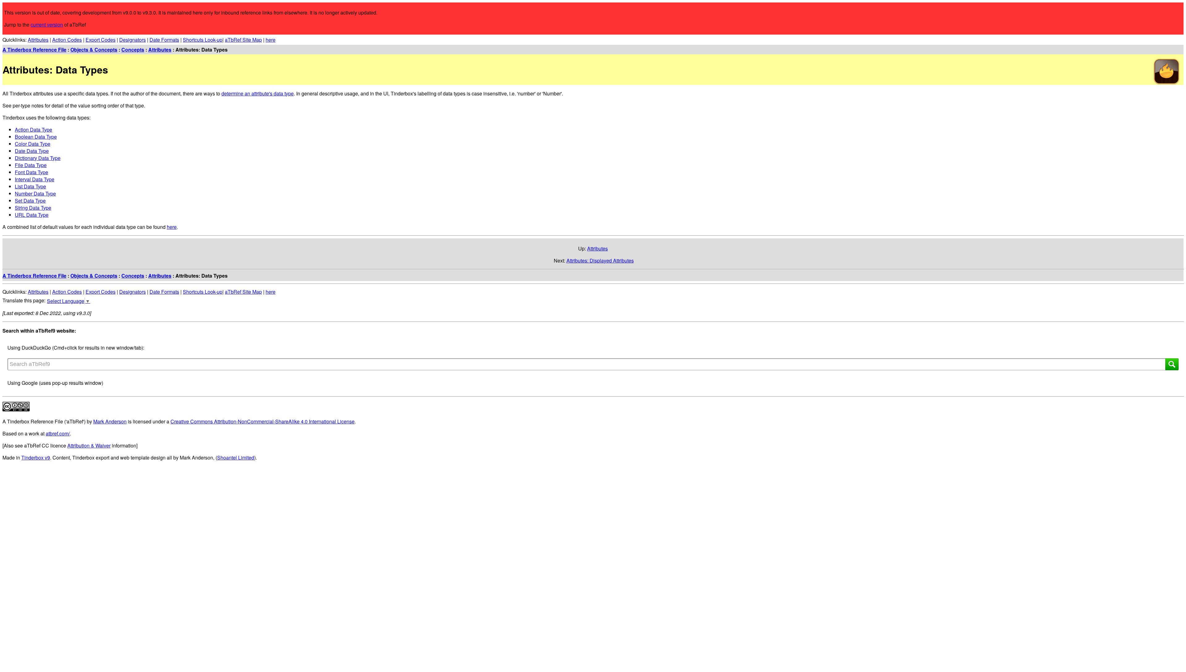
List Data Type (30, 186)
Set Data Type (30, 200)
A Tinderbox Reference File (34, 49)
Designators (132, 39)
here (270, 39)
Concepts (132, 49)
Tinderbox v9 (35, 457)
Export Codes (101, 39)
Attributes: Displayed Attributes (600, 260)
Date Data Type (32, 150)
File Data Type (31, 165)
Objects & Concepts (93, 49)
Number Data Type (35, 193)
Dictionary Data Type (38, 158)
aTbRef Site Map (243, 39)
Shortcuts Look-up (202, 39)
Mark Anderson (110, 421)
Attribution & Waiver (89, 445)
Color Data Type (32, 143)
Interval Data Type (34, 179)
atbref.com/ (58, 433)
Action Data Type (33, 129)
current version (47, 24)
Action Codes (67, 39)
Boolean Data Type (36, 136)
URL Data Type (31, 214)
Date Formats (164, 39)
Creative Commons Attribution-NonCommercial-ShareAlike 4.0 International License (262, 421)
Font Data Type (31, 172)
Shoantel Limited (235, 457)
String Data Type (33, 207)
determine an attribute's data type (257, 93)
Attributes (38, 39)
